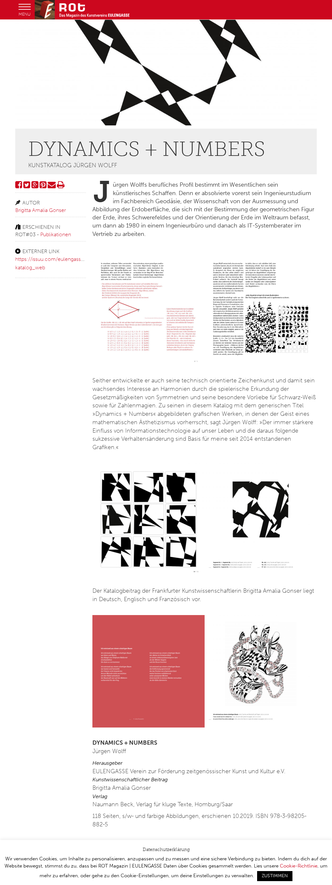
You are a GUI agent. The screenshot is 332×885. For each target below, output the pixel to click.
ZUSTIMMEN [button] (275, 876)
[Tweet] (26, 186)
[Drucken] (61, 186)
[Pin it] (43, 186)
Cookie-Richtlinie (298, 866)
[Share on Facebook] (18, 186)
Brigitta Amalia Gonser (40, 210)
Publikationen (55, 234)
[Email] (52, 186)
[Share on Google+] (34, 186)
